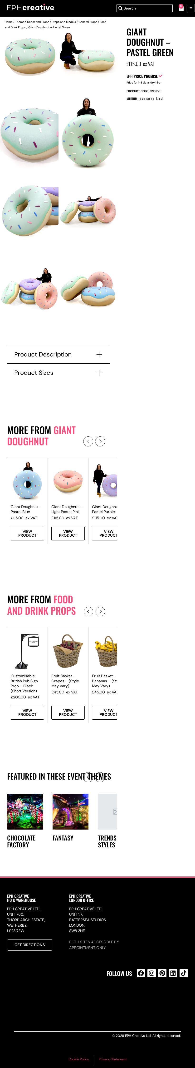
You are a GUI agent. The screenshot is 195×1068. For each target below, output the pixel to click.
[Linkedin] (173, 973)
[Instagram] (151, 973)
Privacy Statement (113, 1059)
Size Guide (147, 99)
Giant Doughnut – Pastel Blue (26, 509)
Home (9, 22)
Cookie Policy (78, 1059)
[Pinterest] (162, 973)
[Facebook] (141, 973)
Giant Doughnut (41, 435)
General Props (87, 22)
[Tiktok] (184, 973)
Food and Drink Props (41, 604)
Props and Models (64, 22)
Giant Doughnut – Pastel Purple (107, 509)
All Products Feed (142, 994)
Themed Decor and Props (32, 22)
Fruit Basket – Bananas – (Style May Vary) (107, 680)
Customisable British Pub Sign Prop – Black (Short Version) (24, 683)
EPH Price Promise (142, 76)
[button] (88, 441)
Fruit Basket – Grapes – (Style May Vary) (65, 680)
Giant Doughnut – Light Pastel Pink (66, 509)
